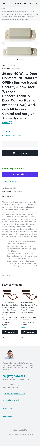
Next (37, 43)
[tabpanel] (20, 41)
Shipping (8, 131)
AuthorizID (12, 188)
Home (3, 8)
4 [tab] (22, 59)
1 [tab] (17, 59)
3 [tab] (20, 59)
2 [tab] (19, 59)
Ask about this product (13, 135)
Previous (3, 43)
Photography (17, 191)
